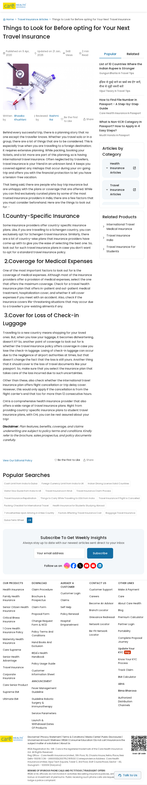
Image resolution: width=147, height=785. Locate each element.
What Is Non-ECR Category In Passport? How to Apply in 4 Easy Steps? (120, 126)
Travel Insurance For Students (121, 249)
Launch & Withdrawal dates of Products (43, 724)
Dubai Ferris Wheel (14, 520)
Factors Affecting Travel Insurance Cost (79, 512)
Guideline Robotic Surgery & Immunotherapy (43, 702)
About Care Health (129, 603)
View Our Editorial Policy (17, 460)
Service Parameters (44, 713)
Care (121, 596)
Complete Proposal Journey (130, 640)
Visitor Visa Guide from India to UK (22, 490)
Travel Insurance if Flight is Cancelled (119, 498)
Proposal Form (40, 614)
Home (10, 19)
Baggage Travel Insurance (120, 512)
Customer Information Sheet (43, 672)
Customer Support (101, 589)
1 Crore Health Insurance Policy (13, 630)
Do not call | (100, 740)
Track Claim (125, 670)
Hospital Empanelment (70, 622)
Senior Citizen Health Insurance (16, 609)
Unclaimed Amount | (39, 740)
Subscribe (100, 553)
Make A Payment (128, 589)
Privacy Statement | (51, 736)
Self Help (66, 607)
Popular (110, 54)
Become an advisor (101, 603)
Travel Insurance (13, 667)
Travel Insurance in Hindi (58, 490)
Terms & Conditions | (73, 736)
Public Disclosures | (112, 736)
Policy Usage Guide (43, 663)
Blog (120, 610)
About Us (65, 743)
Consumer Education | (81, 740)
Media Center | (93, 736)
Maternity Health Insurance (13, 641)
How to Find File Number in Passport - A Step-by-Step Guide (119, 104)
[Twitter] (80, 566)
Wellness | (56, 740)
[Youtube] (86, 566)
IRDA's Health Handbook (40, 655)
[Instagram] (67, 566)
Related (133, 54)
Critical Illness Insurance (11, 619)
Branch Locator (98, 610)
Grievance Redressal (102, 617)
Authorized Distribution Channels (125, 701)
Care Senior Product (15, 685)
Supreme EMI (11, 692)
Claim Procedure (42, 589)
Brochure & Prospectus (39, 598)
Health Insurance (13, 589)
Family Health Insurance (11, 598)
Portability (124, 631)
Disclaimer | (34, 736)
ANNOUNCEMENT (42, 681)
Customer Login (70, 593)
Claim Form (39, 607)
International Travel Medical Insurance (120, 226)
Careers (94, 596)
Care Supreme (12, 650)
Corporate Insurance (9, 676)
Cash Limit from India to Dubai (20, 483)
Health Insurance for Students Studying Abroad (79, 505)
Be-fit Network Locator (98, 633)
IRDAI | (65, 740)
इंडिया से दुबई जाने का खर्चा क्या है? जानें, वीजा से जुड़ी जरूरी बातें (120, 84)
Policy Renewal (70, 614)
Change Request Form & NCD (42, 622)
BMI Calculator (127, 677)
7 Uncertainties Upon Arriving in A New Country (29, 512)
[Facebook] (73, 566)
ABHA (121, 684)
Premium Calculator (130, 617)
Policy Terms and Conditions (42, 633)
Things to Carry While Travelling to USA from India (68, 498)
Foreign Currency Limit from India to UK (63, 483)
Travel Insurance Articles (33, 19)
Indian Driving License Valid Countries (108, 483)
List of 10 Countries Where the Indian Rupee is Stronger (120, 66)
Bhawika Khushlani (20, 117)
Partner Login (126, 624)
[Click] (134, 168)
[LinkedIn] (100, 566)
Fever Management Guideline (44, 690)
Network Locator (99, 624)
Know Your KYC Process (127, 661)
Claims (65, 600)
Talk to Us (130, 775)
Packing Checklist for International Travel (26, 505)
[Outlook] (93, 566)
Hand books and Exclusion (42, 644)
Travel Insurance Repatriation (20, 498)
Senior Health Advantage (11, 658)
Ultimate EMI (10, 699)
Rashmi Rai (54, 117)
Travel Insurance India (118, 237)
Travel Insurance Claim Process (93, 490)
